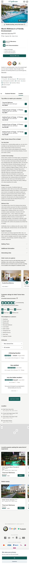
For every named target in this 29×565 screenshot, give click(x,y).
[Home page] (13, 1)
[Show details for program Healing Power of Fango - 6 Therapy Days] (26, 119)
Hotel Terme (8, 499)
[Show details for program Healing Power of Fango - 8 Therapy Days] (26, 126)
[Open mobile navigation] (2, 1)
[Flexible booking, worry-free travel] (24, 24)
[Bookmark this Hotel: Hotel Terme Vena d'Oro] (26, 5)
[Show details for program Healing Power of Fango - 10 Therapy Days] (26, 133)
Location (21, 93)
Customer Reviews (10, 93)
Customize (14, 561)
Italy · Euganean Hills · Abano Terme (10, 36)
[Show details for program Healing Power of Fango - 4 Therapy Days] (26, 111)
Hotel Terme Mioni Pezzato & (10, 468)
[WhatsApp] (27, 2)
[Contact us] (24, 2)
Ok (14, 557)
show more (3, 72)
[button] (17, 430)
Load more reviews (14, 399)
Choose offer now (14, 55)
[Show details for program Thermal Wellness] (26, 104)
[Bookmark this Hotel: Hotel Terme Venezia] (3, 486)
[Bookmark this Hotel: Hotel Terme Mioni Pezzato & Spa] (3, 453)
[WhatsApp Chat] (27, 282)
